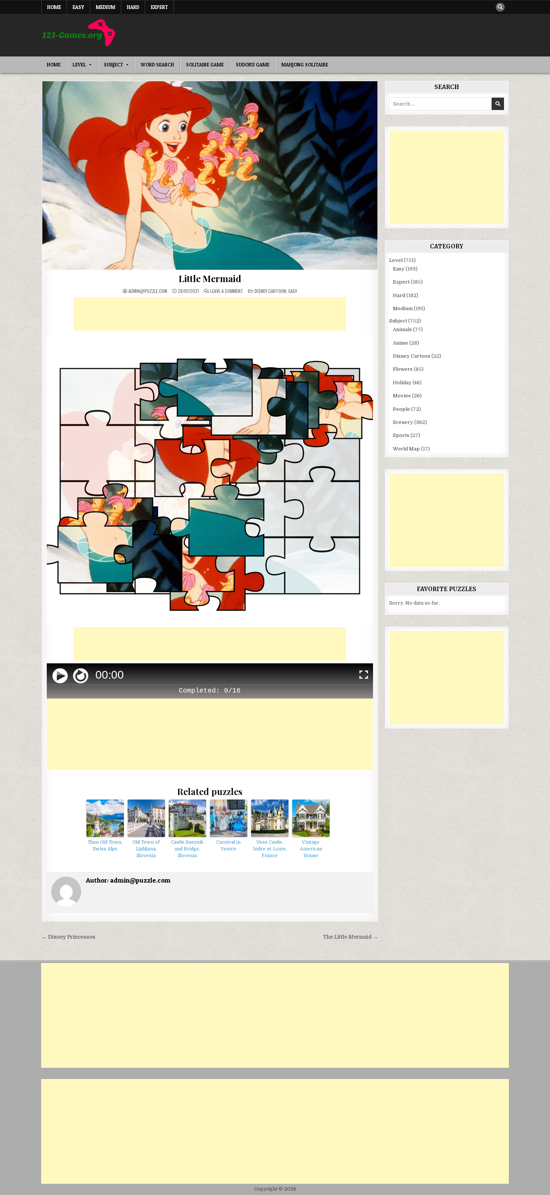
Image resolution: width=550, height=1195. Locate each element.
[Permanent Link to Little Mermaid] (210, 175)
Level (79, 65)
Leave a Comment (226, 291)
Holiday (402, 382)
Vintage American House (311, 849)
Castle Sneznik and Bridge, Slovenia (187, 849)
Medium (105, 7)
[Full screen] (363, 676)
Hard (133, 7)
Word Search (157, 65)
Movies (402, 395)
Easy (78, 7)
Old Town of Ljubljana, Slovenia (146, 849)
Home (54, 7)
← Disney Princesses (68, 937)
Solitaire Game (205, 65)
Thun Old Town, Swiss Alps (105, 846)
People (401, 409)
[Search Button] (500, 7)
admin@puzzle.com (147, 291)
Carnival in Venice (228, 846)
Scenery (403, 422)
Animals (402, 329)
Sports (401, 435)
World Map (406, 449)
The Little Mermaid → (350, 937)
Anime (400, 343)
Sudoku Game (252, 65)
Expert (159, 7)
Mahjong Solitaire (304, 65)
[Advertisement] (210, 314)
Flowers (403, 369)
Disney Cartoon (270, 291)
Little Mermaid (209, 278)
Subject (113, 65)
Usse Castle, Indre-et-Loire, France (270, 849)
